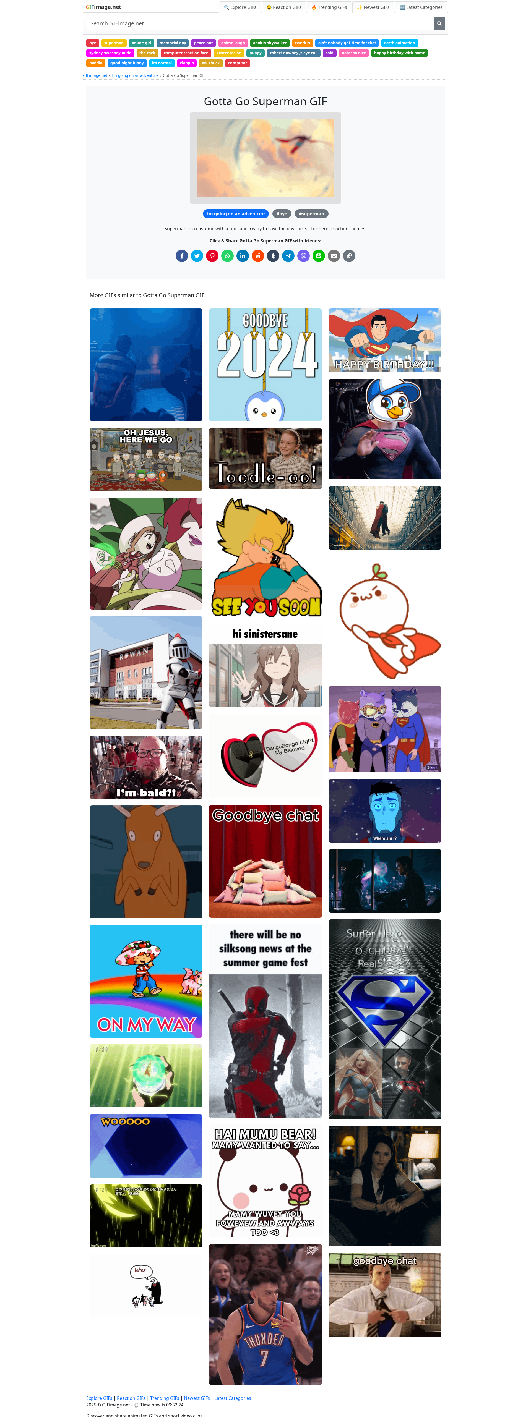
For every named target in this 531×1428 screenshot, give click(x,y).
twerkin (302, 42)
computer (237, 63)
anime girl (141, 42)
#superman (311, 214)
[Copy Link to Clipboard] (349, 256)
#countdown (225, 414)
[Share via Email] (334, 256)
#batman (342, 765)
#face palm (105, 475)
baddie (95, 63)
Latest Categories (233, 1398)
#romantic (343, 896)
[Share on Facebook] (182, 256)
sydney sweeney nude (110, 52)
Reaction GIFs (131, 1398)
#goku (219, 610)
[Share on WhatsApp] (227, 256)
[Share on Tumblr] (273, 256)
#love (338, 543)
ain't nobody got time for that (347, 42)
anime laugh (233, 42)
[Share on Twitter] (197, 256)
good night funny (127, 63)
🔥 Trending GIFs (329, 7)
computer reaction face (186, 52)
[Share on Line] (319, 256)
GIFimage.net (95, 75)
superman (114, 42)
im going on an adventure (236, 214)
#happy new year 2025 (234, 396)
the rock (147, 52)
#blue (100, 414)
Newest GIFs (197, 1398)
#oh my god (105, 466)
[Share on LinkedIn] (242, 256)
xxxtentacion (229, 52)
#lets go (102, 405)
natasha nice (354, 52)
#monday (222, 601)
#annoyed (103, 484)
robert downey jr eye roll (293, 52)
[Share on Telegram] (288, 256)
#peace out (224, 473)
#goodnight (224, 1359)
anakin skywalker (270, 42)
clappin (187, 63)
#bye (282, 214)
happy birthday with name (399, 52)
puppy (255, 52)
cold (330, 52)
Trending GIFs (164, 1398)
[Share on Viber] (303, 256)
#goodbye (103, 1311)
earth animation (399, 42)
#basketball (224, 1378)
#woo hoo (103, 1171)
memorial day (173, 42)
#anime (101, 602)
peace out (203, 42)
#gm (338, 756)
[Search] (439, 23)
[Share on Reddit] (258, 256)
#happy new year (229, 405)
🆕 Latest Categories (421, 7)
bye (92, 42)
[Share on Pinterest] (212, 256)
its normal (162, 63)
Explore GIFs (99, 1398)
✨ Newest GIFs (373, 7)
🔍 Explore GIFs (240, 7)
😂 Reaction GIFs (283, 7)
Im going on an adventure (135, 75)
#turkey (340, 472)
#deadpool (223, 1111)
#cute (339, 1239)
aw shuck (211, 63)
